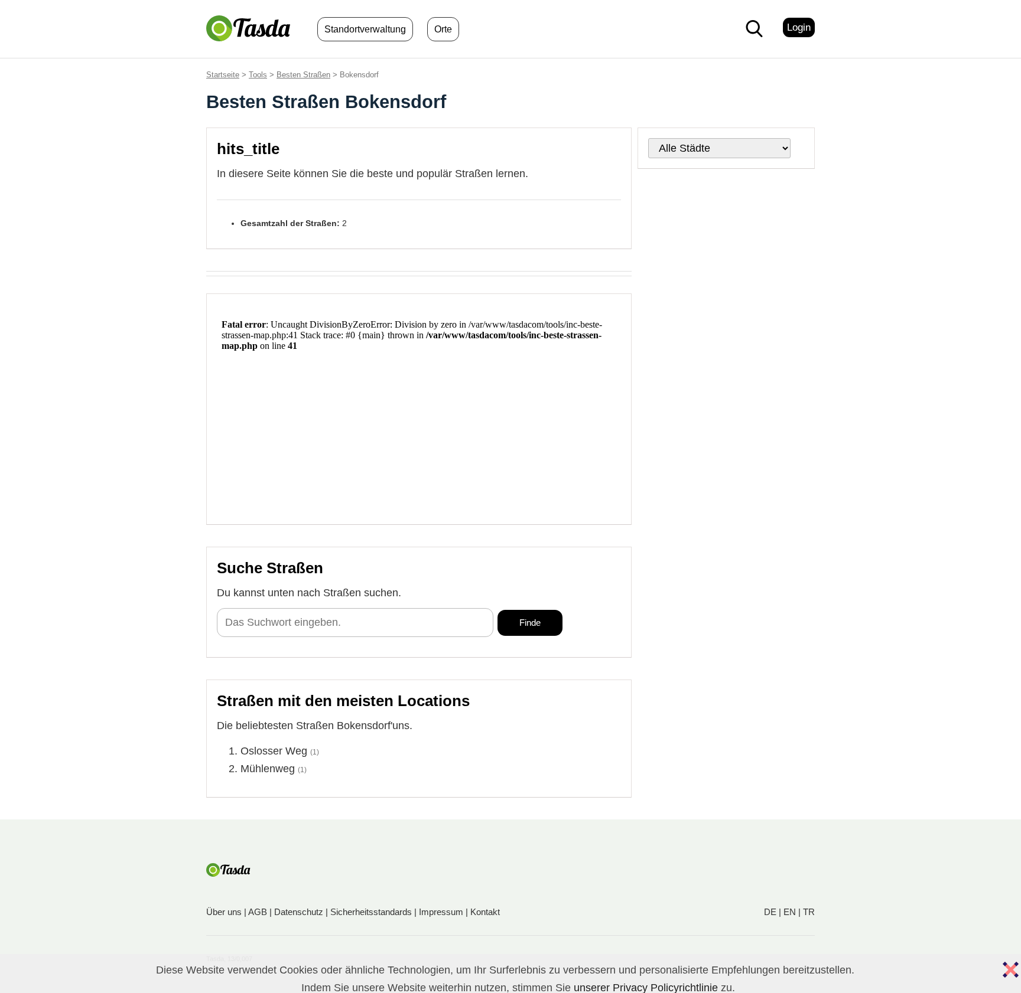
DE (770, 912)
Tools (258, 74)
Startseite (222, 74)
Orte (443, 29)
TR (809, 912)
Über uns (224, 912)
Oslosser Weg (273, 751)
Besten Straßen (303, 74)
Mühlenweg (267, 769)
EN (789, 912)
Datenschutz (298, 912)
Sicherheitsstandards (371, 912)
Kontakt (485, 912)
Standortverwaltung (365, 29)
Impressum (441, 912)
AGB (257, 912)
